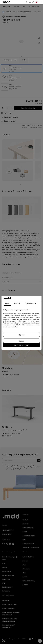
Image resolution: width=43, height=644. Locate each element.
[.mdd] (6, 2)
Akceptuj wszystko (21, 345)
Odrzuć (21, 335)
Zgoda (21, 341)
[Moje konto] (30, 2)
